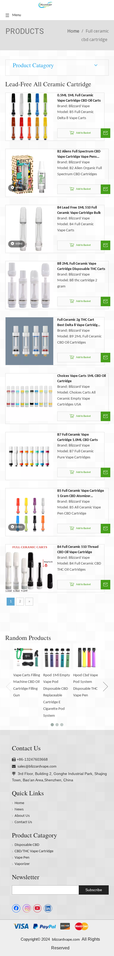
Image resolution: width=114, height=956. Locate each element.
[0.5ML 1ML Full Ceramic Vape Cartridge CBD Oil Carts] (29, 117)
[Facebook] (16, 908)
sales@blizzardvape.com (36, 767)
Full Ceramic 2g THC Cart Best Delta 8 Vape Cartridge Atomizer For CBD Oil (78, 323)
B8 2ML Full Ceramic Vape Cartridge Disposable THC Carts (81, 266)
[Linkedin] (48, 908)
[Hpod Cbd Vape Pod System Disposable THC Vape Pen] (86, 657)
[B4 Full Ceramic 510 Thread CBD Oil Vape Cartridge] (29, 568)
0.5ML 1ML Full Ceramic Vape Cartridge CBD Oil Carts (79, 98)
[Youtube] (37, 908)
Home (19, 803)
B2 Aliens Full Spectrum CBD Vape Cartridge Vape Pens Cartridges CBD (78, 155)
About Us (22, 816)
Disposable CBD (27, 845)
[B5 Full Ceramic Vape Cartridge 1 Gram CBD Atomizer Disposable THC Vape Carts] (29, 512)
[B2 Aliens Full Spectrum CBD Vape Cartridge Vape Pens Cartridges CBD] (29, 173)
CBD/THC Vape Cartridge (34, 851)
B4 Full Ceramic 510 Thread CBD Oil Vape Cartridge (78, 549)
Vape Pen (22, 858)
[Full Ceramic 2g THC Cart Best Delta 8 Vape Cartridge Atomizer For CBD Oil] (29, 341)
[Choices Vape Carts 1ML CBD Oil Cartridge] (29, 397)
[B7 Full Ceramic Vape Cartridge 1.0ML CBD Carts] (29, 456)
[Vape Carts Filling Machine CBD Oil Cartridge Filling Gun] (27, 657)
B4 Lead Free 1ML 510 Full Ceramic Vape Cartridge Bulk (79, 210)
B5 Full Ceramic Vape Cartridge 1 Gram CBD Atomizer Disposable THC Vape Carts (80, 494)
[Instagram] (27, 908)
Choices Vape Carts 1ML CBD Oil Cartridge (81, 378)
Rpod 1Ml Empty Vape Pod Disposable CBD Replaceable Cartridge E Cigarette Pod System (56, 695)
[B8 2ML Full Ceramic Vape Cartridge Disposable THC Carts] (29, 285)
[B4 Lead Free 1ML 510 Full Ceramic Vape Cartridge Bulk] (29, 229)
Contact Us (23, 822)
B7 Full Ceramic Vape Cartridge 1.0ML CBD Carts (77, 437)
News (19, 809)
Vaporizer (22, 864)
